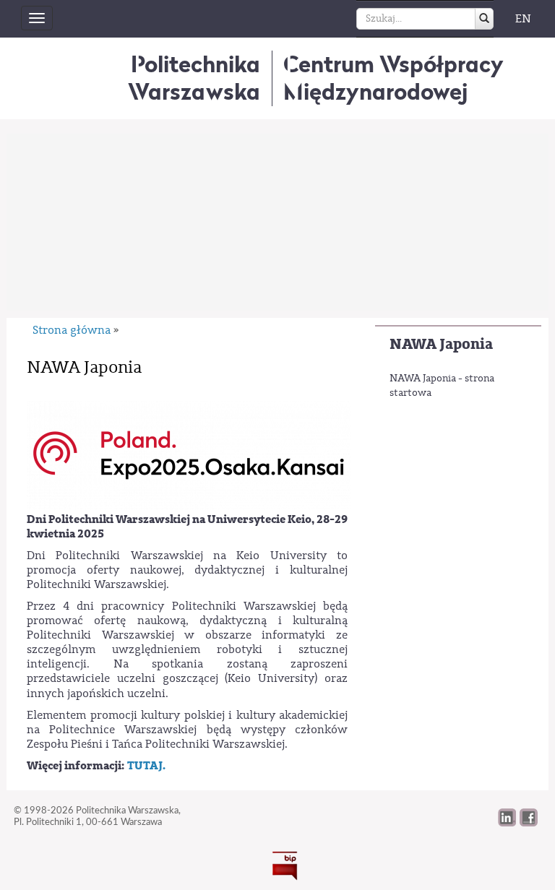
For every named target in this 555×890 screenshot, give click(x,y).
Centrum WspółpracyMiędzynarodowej (393, 78)
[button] (529, 822)
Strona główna (72, 330)
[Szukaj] (484, 19)
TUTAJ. (146, 766)
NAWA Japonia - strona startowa (442, 385)
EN (523, 19)
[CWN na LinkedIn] (507, 822)
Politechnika (194, 78)
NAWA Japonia (441, 344)
